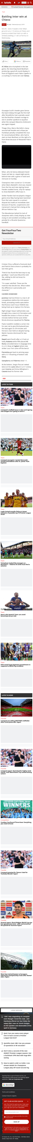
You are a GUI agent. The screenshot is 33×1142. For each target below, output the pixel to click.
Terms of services (22, 247)
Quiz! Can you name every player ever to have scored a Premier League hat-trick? (16, 1035)
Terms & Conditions (14, 1129)
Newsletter (27, 61)
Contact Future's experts (9, 1096)
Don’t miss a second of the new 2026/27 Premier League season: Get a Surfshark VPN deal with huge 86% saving (17, 1054)
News (4, 24)
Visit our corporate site (16, 1079)
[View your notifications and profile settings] (14, 2)
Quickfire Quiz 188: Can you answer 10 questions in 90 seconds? (17, 1044)
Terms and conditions (8, 1092)
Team (3, 12)
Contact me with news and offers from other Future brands (17, 1116)
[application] (16, 155)
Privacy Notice (25, 249)
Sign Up (17, 1122)
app (10, 24)
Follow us (18, 61)
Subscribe (24, 2)
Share (6, 61)
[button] (2, 2)
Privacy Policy (23, 1128)
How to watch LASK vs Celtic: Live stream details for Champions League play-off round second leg (17, 1065)
